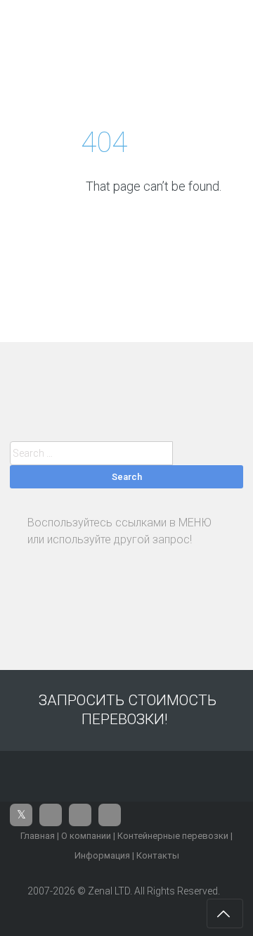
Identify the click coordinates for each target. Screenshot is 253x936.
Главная (37, 835)
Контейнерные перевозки (172, 835)
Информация (102, 855)
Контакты (157, 855)
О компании (86, 835)
